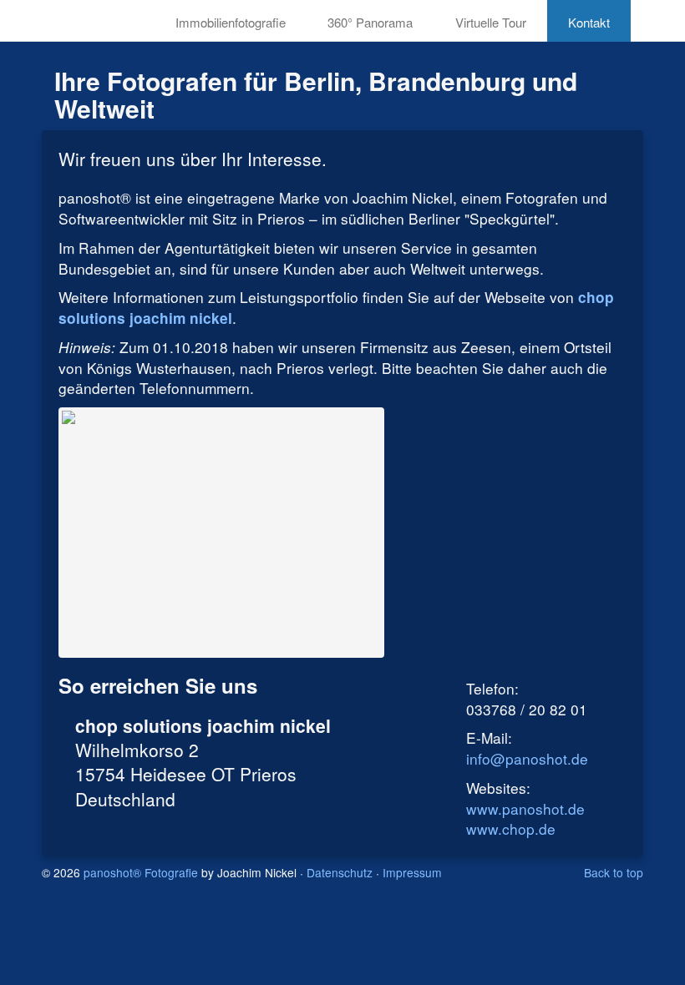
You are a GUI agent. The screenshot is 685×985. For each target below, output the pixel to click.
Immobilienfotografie (230, 22)
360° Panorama (370, 22)
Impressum (412, 872)
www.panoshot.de (525, 808)
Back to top (613, 872)
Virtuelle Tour (490, 22)
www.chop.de (511, 828)
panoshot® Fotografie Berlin (79, 19)
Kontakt (589, 22)
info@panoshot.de (527, 758)
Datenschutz (340, 872)
